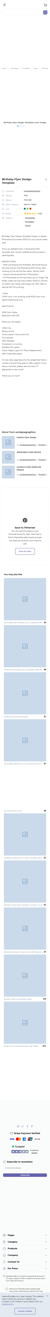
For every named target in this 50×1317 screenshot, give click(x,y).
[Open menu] (5, 5)
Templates (30, 218)
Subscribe (25, 1175)
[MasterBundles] (25, 5)
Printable (29, 222)
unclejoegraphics (32, 191)
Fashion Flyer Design (26, 437)
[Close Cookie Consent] (47, 1296)
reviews (34, 1153)
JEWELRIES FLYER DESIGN (29, 452)
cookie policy (8, 1304)
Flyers (28, 225)
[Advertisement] (25, 42)
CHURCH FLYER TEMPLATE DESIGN (29, 468)
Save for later (25, 551)
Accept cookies (25, 1311)
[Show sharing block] (46, 179)
